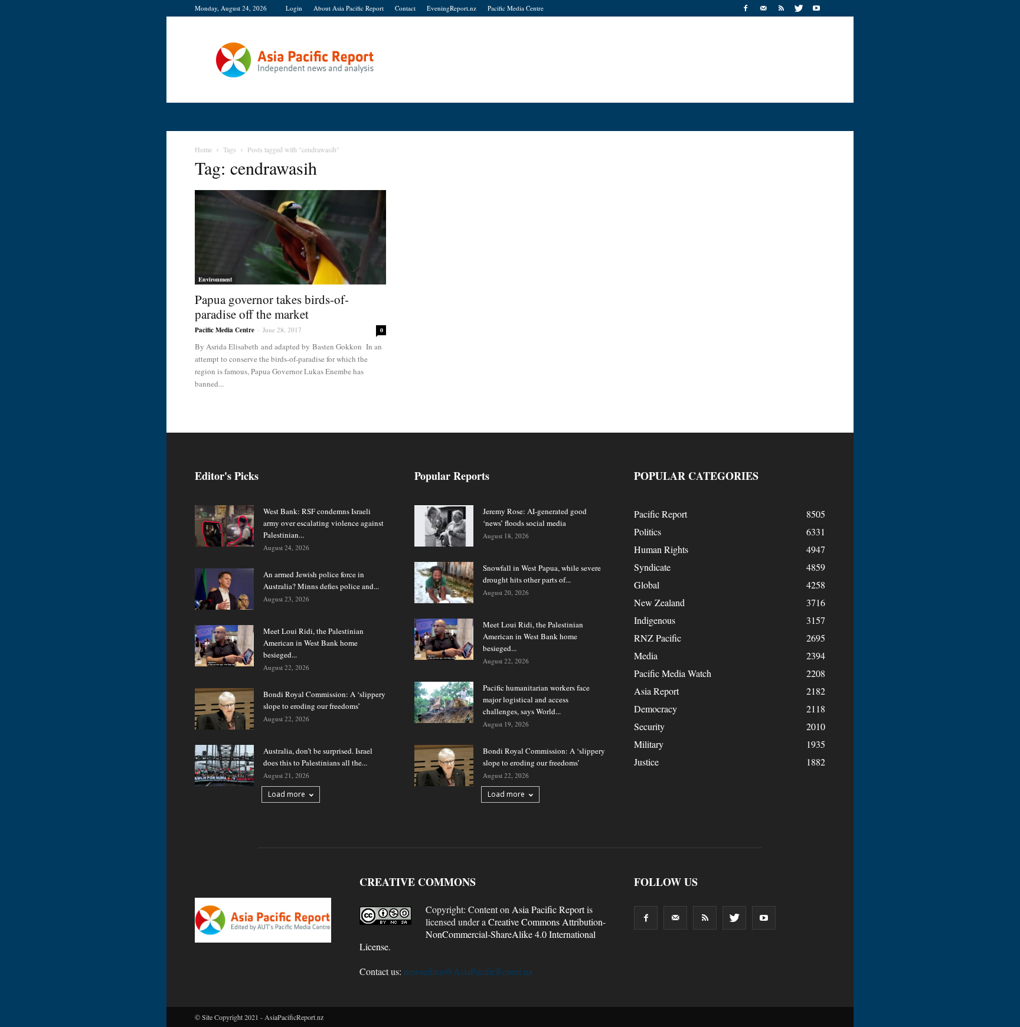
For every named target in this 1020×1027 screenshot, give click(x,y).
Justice (646, 761)
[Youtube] (816, 8)
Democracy (655, 708)
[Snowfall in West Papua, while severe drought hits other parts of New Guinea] (443, 582)
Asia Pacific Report (548, 909)
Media (646, 655)
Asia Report (656, 691)
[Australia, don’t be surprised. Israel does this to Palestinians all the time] (224, 765)
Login (294, 8)
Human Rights (661, 549)
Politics (647, 531)
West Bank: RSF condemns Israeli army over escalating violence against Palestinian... (323, 523)
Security (649, 726)
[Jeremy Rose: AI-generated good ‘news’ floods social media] (443, 526)
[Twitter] (799, 8)
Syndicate (652, 567)
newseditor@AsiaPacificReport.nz (468, 971)
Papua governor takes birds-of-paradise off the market (272, 306)
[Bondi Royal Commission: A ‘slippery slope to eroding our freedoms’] (224, 709)
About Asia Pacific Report (348, 8)
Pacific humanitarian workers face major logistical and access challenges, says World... (536, 699)
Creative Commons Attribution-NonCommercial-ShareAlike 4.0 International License (482, 934)
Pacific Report (660, 514)
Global (646, 584)
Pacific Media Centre (516, 8)
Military (648, 744)
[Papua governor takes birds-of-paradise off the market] (290, 237)
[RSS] (781, 8)
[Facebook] (745, 8)
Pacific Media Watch (672, 673)
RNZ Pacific (657, 638)
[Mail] (763, 8)
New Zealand (659, 602)
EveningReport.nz (451, 8)
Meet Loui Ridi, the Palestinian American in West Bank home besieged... (313, 643)
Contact (405, 8)
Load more (286, 794)
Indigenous (654, 620)
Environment (215, 279)
